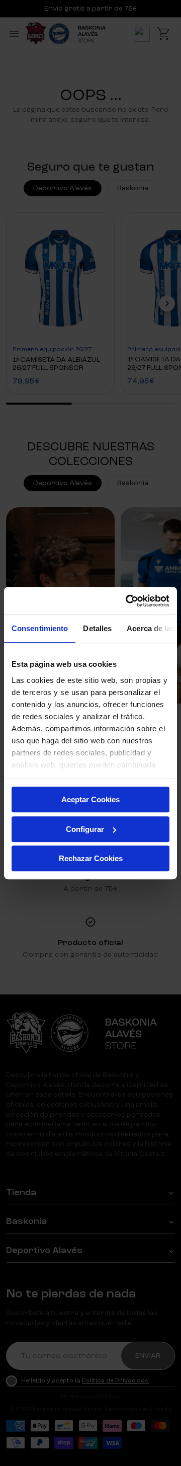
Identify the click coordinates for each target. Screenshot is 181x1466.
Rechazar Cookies (91, 858)
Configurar (85, 829)
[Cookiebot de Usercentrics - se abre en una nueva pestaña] (127, 600)
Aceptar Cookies (90, 799)
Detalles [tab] (97, 628)
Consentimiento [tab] (40, 628)
